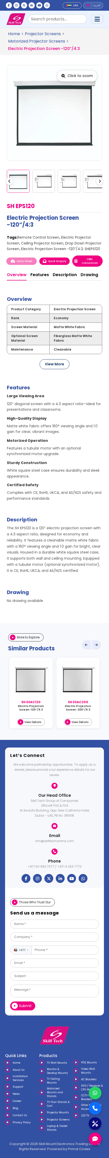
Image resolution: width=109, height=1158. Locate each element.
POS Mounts (89, 1062)
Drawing (89, 275)
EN (87, 5)
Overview (17, 275)
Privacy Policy (22, 1122)
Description (65, 275)
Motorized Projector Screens (36, 41)
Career (17, 1101)
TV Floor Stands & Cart (58, 1104)
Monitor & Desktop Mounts (57, 1071)
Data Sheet (24, 261)
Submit (25, 1005)
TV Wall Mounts (57, 1063)
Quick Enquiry (57, 261)
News (16, 1094)
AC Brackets (89, 1079)
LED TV (85, 1115)
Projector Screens (43, 34)
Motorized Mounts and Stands (55, 1092)
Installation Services (20, 1078)
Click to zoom (80, 75)
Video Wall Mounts (88, 1071)
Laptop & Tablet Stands (57, 1128)
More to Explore (28, 637)
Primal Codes (79, 1149)
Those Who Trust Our (35, 902)
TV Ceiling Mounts (53, 1081)
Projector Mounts (58, 1112)
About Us (19, 1070)
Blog (15, 1108)
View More (54, 364)
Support (18, 1087)
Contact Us (20, 1115)
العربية (96, 5)
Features (39, 275)
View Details (33, 722)
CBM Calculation (90, 261)
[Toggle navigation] (97, 19)
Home (14, 34)
